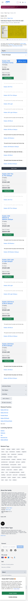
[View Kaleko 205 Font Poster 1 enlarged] (14, 31)
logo (7, 451)
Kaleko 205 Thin (8, 87)
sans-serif (9, 474)
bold (2, 480)
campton (16, 469)
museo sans (9, 469)
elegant (14, 477)
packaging (3, 456)
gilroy (2, 472)
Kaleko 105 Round (5, 418)
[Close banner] (25, 7)
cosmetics (3, 454)
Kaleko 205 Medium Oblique (11, 146)
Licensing (4, 394)
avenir (19, 464)
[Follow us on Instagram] (3, 550)
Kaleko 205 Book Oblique (10, 129)
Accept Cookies (13, 593)
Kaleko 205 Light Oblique (10, 112)
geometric (3, 477)
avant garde (11, 462)
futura (24, 459)
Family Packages (6, 55)
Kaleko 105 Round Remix (6, 421)
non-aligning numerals (14, 472)
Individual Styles (6, 386)
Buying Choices (8, 78)
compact (13, 459)
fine (10, 480)
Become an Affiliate (6, 567)
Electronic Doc (4, 437)
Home (2, 13)
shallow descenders (16, 467)
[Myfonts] (7, 3)
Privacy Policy (16, 588)
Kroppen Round (4, 415)
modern (3, 449)
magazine (24, 451)
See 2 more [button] (14, 168)
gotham (23, 462)
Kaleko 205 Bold (8, 155)
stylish (9, 477)
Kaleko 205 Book (8, 121)
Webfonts (3, 433)
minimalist (10, 456)
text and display (5, 464)
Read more (3, 535)
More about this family (17, 46)
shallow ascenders (5, 467)
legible (13, 449)
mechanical (12, 451)
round (19, 477)
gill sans (18, 462)
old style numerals (5, 459)
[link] (23, 2)
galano (20, 469)
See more (3, 423)
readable (24, 477)
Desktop (2, 430)
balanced (19, 459)
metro (2, 451)
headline (18, 451)
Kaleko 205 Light (8, 104)
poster (18, 449)
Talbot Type (7, 13)
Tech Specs (5, 390)
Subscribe (20, 546)
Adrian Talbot (23, 43)
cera (7, 472)
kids (8, 454)
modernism (13, 454)
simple (15, 456)
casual (22, 472)
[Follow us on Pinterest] (11, 550)
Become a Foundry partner (8, 564)
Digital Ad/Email (4, 439)
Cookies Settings (13, 597)
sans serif (15, 474)
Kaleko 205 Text (4, 410)
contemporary (22, 474)
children (14, 480)
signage (8, 449)
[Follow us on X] (7, 550)
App (2, 435)
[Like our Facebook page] (16, 550)
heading (3, 474)
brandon (24, 467)
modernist (20, 454)
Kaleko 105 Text (4, 412)
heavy (22, 449)
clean (6, 480)
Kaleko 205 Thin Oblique (10, 95)
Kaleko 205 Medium (9, 138)
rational (3, 469)
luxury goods (13, 464)
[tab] (7, 39)
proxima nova (4, 462)
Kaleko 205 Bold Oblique (10, 164)
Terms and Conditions (6, 575)
